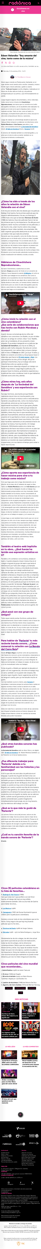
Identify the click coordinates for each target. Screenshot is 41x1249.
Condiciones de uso (6, 1190)
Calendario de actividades (29, 1155)
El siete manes (24, 357)
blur (25, 1030)
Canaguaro (7, 912)
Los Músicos (7, 908)
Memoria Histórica (7, 1096)
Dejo (32, 357)
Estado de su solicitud (27, 1163)
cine (21, 992)
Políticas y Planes (5, 1159)
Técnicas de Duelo (9, 928)
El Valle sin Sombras (12, 129)
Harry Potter (6, 1011)
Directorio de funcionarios (28, 1162)
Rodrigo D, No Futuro (11, 895)
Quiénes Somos (5, 1152)
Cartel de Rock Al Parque (9, 1058)
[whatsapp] (10, 63)
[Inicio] (20, 2)
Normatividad (4, 1157)
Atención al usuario (27, 1152)
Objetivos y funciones (7, 1155)
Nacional (9, 988)
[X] (6, 63)
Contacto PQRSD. (23, 1200)
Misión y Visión (4, 1154)
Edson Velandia (20, 988)
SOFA (25, 1011)
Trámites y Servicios (27, 1160)
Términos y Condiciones (28, 1165)
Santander (32, 988)
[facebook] (2, 63)
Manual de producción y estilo (9, 1162)
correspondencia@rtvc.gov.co (28, 1198)
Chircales (6, 932)
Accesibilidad (5, 1192)
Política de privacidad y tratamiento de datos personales (16, 1189)
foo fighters (6, 1030)
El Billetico (27, 273)
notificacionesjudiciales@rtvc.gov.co (10, 1212)
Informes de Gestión (6, 1160)
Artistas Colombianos (29, 1058)
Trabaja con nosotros (27, 1154)
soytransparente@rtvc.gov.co (9, 1217)
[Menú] (3, 2)
